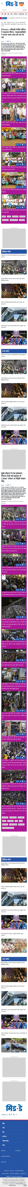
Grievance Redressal (16, 1176)
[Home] (2, 14)
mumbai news (15, 216)
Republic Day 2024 (13, 219)
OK (25, 1185)
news (16, 820)
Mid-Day (3, 1150)
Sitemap (8, 1176)
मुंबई (5, 14)
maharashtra (22, 216)
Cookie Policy (12, 1185)
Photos (20, 820)
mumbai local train (13, 824)
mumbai (8, 216)
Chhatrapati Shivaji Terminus (8, 827)
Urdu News (18, 1150)
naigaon (3, 216)
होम (1, 22)
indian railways (21, 817)
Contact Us (23, 1173)
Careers (12, 1170)
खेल (11, 14)
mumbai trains (21, 824)
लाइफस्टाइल (21, 14)
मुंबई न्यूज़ (9, 22)
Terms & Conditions (14, 1173)
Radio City (3, 1161)
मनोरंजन (15, 14)
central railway (5, 817)
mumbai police (5, 219)
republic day (22, 219)
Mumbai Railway (13, 817)
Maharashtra (5, 824)
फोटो (26, 14)
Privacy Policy (5, 1173)
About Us (6, 1170)
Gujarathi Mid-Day (5, 1156)
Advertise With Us (19, 1170)
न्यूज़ (8, 14)
